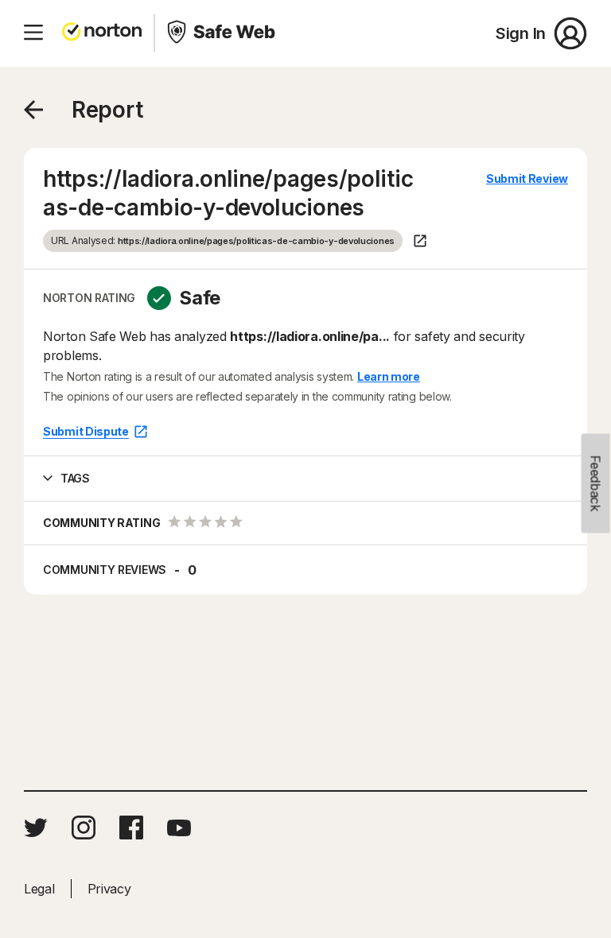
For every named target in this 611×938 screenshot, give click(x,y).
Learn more (388, 376)
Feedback (596, 483)
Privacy (109, 889)
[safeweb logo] (222, 33)
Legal (39, 889)
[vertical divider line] (154, 33)
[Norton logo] (102, 33)
